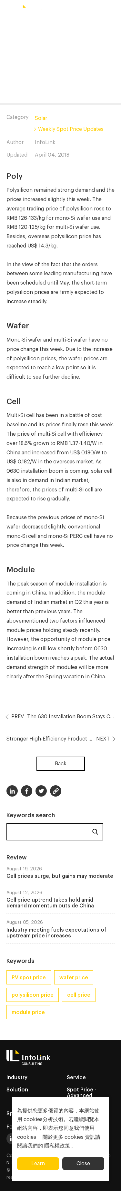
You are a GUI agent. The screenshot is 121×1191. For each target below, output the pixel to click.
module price (28, 1012)
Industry (16, 1077)
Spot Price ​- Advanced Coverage (81, 1095)
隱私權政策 (57, 1145)
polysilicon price (33, 995)
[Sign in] (113, 27)
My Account (88, 27)
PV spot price (29, 977)
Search (95, 831)
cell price (78, 995)
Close (83, 1163)
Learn (38, 1163)
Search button (64, 27)
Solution (17, 1089)
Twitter (41, 791)
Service (76, 1077)
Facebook (26, 791)
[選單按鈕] (8, 10)
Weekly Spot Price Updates (71, 129)
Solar (41, 118)
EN (47, 27)
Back (60, 763)
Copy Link (55, 791)
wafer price (73, 977)
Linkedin (12, 791)
